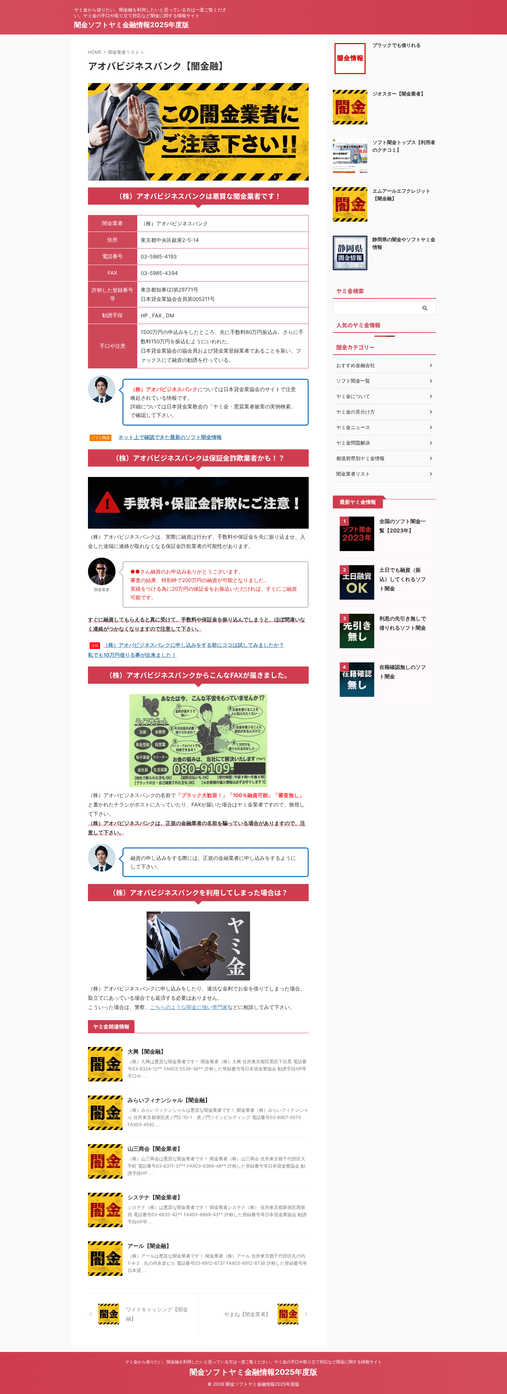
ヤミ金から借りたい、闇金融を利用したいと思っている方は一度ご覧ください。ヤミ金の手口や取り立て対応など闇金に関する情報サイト (253, 1361)
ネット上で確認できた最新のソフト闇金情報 (170, 437)
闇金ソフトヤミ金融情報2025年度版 (131, 25)
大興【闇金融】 (147, 1051)
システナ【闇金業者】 (155, 1197)
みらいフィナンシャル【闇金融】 (169, 1100)
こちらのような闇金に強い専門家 (189, 1007)
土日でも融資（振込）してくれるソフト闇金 (402, 579)
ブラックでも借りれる (396, 45)
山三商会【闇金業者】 (155, 1148)
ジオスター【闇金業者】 (399, 93)
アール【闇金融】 (150, 1245)
